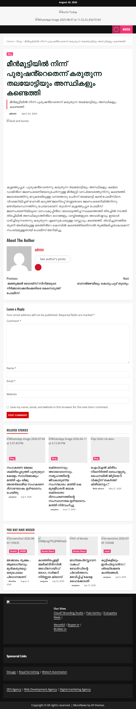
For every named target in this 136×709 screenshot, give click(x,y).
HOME (23, 551)
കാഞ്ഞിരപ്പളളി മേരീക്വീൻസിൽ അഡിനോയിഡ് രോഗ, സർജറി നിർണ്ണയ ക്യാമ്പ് (50, 568)
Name (11, 368)
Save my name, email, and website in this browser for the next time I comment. (59, 407)
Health (13, 551)
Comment (14, 321)
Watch (126, 29)
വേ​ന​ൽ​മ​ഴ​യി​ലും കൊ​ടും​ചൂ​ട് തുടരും (103, 280)
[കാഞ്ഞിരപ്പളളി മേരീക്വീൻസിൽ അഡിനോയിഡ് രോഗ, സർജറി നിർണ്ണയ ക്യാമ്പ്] (52, 546)
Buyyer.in (73, 624)
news (107, 551)
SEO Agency (14, 689)
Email (11, 381)
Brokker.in (60, 629)
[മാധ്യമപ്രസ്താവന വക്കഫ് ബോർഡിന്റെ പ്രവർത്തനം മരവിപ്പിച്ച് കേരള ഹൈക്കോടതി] (84, 546)
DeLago (11, 672)
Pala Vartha (93, 613)
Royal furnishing (29, 672)
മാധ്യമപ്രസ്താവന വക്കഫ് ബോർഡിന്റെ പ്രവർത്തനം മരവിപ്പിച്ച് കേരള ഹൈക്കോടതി (83, 570)
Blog (10, 54)
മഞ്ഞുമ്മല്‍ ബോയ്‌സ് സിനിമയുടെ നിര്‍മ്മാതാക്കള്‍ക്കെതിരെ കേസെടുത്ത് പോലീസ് (33, 285)
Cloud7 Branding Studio (68, 613)
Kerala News (48, 551)
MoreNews (80, 705)
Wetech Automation (54, 672)
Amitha (12, 581)
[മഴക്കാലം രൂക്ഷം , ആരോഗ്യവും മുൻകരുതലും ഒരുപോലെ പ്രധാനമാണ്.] (21, 546)
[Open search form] (109, 29)
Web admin (98, 488)
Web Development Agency (40, 689)
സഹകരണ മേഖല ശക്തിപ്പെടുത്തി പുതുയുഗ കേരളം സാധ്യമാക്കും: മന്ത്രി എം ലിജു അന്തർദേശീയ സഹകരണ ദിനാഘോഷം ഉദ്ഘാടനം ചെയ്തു (25, 479)
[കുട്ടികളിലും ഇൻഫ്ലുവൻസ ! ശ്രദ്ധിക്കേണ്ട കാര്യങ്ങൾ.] (115, 546)
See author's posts (53, 259)
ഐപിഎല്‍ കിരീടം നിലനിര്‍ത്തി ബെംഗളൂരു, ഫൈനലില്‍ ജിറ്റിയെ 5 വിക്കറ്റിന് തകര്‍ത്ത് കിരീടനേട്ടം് (108, 475)
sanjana (12, 496)
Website (12, 394)
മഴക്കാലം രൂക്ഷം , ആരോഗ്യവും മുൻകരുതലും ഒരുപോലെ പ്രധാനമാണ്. (19, 568)
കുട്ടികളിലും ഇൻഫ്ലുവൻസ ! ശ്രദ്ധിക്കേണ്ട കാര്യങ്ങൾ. (113, 566)
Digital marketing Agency (75, 689)
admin (12, 113)
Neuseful (59, 624)
